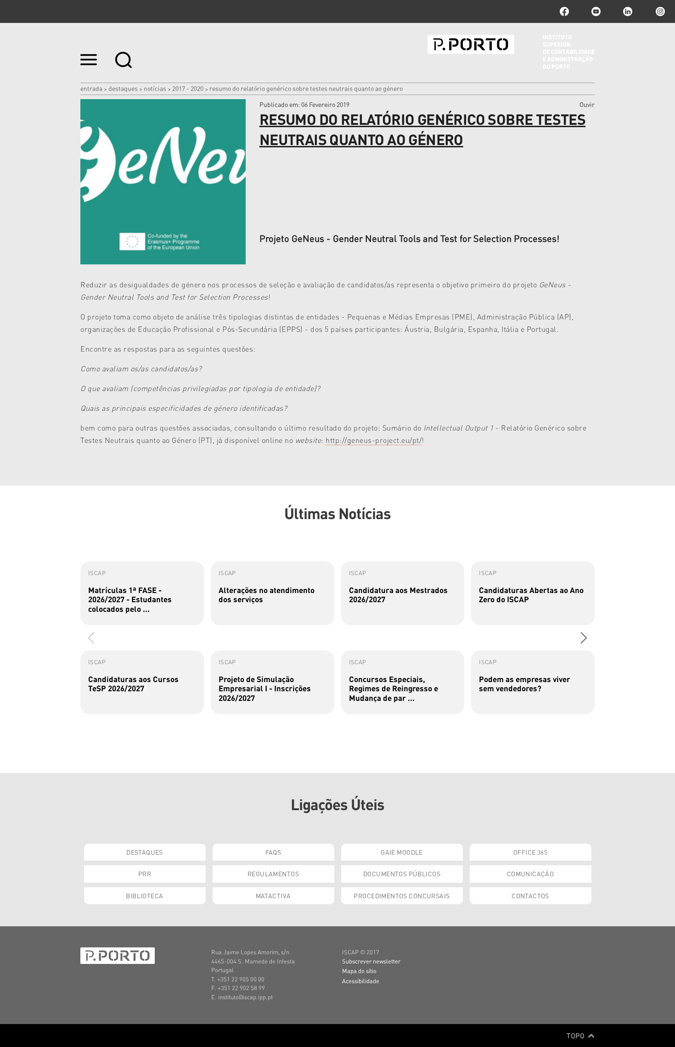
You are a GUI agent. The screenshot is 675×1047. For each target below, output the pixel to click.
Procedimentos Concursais (402, 895)
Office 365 (530, 852)
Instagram (659, 11)
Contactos (530, 895)
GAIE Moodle (402, 852)
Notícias (155, 88)
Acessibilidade (360, 981)
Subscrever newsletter (371, 961)
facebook (564, 11)
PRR (144, 873)
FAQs (273, 852)
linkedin (627, 11)
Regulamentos (273, 873)
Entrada (91, 88)
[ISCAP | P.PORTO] (511, 52)
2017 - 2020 (187, 88)
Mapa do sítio (359, 970)
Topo (576, 1035)
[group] (142, 593)
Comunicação (530, 873)
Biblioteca (144, 895)
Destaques (123, 88)
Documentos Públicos (401, 873)
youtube (596, 11)
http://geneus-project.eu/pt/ (374, 440)
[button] (584, 637)
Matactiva (273, 895)
